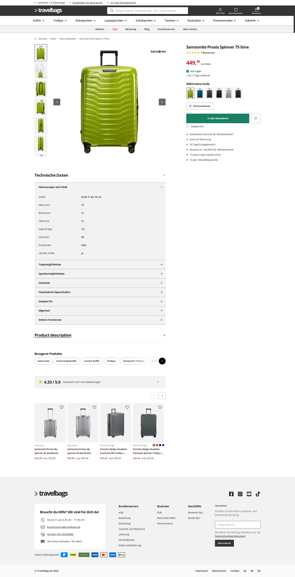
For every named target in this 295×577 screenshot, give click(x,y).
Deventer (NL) (195, 512)
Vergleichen (197, 126)
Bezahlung (124, 523)
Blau (163, 445)
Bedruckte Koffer (166, 518)
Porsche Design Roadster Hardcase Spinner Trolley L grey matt (147, 451)
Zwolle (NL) (194, 518)
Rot (157, 445)
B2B (159, 512)
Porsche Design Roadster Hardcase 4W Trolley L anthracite (113, 451)
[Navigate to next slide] (162, 395)
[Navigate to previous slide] (154, 395)
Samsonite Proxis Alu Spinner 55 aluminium (46, 450)
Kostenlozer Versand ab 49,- (88, 2)
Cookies (234, 570)
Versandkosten (127, 539)
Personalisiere (165, 523)
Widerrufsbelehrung (130, 545)
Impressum (201, 570)
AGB (121, 512)
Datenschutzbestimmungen (230, 536)
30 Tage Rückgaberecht (123, 2)
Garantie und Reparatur (132, 529)
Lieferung (124, 534)
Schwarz (160, 445)
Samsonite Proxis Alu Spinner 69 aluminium (79, 450)
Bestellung (124, 518)
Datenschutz (219, 570)
